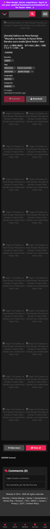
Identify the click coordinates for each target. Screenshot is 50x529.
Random (25, 527)
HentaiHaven (40, 498)
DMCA (33, 500)
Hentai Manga (18, 498)
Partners (19, 500)
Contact (42, 500)
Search (15, 527)
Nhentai (9, 494)
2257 (22, 503)
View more (15, 448)
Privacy (14, 503)
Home (5, 527)
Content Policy (32, 503)
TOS (27, 500)
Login (9, 478)
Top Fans (35, 527)
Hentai (29, 498)
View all (37, 448)
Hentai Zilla (8, 500)
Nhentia (6, 498)
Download (37, 98)
